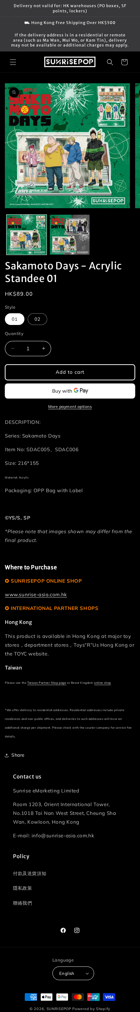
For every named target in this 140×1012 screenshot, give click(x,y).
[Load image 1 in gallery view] (27, 235)
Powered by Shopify (91, 1008)
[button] (13, 62)
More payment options (70, 406)
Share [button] (18, 755)
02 (37, 319)
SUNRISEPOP (59, 1008)
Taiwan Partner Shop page (46, 682)
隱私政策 (22, 888)
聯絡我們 (22, 903)
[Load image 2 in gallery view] (70, 235)
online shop (102, 682)
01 (15, 319)
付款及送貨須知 (29, 873)
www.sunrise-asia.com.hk (36, 594)
